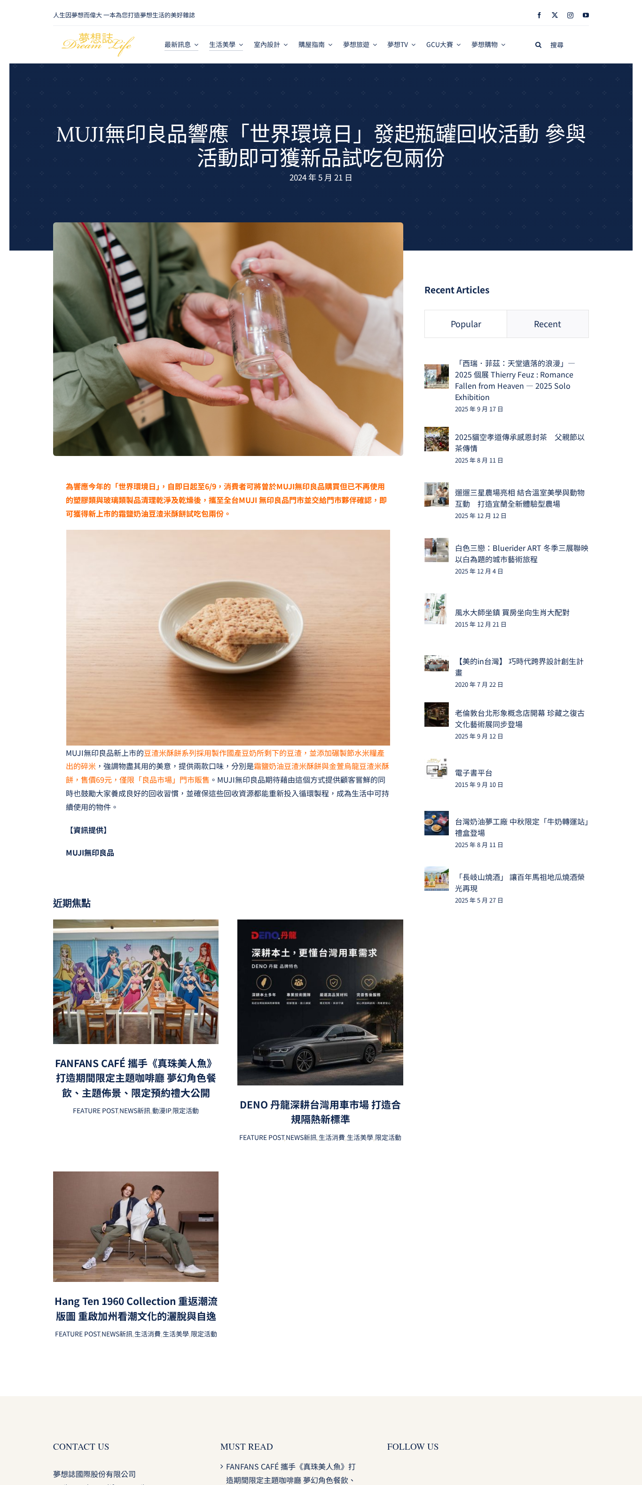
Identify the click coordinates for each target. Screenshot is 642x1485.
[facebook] (539, 15)
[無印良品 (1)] (228, 226)
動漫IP (161, 1110)
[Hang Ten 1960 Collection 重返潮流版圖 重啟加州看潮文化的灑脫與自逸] (136, 1178)
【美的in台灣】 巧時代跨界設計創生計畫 (519, 666)
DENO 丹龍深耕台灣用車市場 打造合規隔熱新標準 (320, 1111)
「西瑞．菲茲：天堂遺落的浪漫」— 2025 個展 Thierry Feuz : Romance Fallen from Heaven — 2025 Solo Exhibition (515, 379)
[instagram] (570, 15)
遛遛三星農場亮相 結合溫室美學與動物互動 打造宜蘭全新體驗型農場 (520, 498)
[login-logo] (98, 36)
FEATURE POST (95, 1110)
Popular (466, 323)
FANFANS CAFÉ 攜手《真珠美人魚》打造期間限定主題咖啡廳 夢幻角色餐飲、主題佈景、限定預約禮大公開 (136, 1078)
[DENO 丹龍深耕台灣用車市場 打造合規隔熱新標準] (320, 926)
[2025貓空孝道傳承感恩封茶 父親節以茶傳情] (436, 433)
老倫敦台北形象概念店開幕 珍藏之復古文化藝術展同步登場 (520, 718)
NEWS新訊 (134, 1110)
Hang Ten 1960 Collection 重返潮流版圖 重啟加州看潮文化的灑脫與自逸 (136, 1308)
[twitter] (555, 15)
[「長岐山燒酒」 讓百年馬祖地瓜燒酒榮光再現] (436, 873)
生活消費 (332, 1137)
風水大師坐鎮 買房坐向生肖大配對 (512, 612)
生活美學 (360, 1137)
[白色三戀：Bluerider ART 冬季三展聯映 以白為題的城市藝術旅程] (436, 544)
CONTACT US (81, 1446)
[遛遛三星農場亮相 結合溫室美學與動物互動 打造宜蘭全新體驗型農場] (436, 489)
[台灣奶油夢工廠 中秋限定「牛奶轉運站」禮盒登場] (436, 817)
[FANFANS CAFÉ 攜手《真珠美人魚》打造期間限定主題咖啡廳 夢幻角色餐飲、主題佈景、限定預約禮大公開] (136, 926)
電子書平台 (474, 772)
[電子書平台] (436, 764)
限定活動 (185, 1110)
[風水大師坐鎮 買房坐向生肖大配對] (435, 599)
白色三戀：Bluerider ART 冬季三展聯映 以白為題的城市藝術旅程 (521, 553)
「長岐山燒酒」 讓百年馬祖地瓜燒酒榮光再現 (520, 882)
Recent (547, 323)
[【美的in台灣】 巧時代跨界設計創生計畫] (436, 662)
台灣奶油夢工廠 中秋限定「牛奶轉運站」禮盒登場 (521, 827)
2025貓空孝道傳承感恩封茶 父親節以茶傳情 (520, 442)
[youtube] (586, 15)
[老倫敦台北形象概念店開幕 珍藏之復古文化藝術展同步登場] (436, 709)
